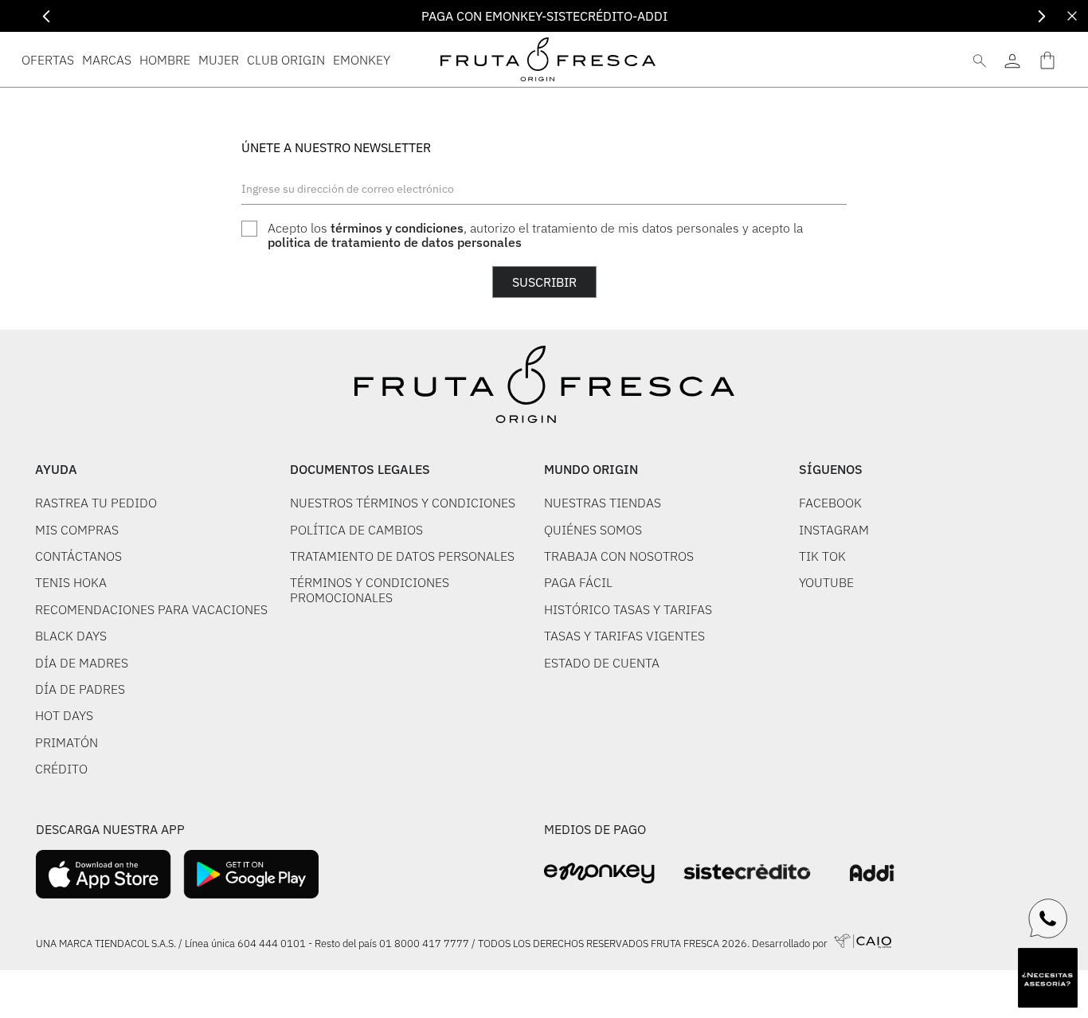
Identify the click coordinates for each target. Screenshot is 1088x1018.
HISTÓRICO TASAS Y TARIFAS (628, 609)
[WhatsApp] (1048, 918)
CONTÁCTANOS (78, 556)
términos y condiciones (397, 228)
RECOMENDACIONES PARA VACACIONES (151, 609)
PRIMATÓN (66, 742)
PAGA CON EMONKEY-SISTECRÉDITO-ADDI (544, 16)
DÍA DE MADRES (81, 663)
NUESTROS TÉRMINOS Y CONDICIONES (402, 502)
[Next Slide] (1041, 16)
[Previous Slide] (46, 16)
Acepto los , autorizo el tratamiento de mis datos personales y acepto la (535, 235)
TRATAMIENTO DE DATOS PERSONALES (402, 556)
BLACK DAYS (71, 635)
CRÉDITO (61, 769)
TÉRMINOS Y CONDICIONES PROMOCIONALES (369, 590)
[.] (1012, 59)
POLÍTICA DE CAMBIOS (356, 530)
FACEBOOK (830, 502)
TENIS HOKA (71, 582)
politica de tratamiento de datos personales (395, 242)
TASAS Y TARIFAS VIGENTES (624, 635)
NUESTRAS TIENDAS (602, 502)
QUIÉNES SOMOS (593, 530)
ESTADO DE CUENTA (601, 663)
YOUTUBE (826, 582)
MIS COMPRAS (77, 530)
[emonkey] (599, 873)
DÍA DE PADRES (80, 689)
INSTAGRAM (834, 530)
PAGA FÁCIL (578, 582)
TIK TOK (822, 556)
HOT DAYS (64, 715)
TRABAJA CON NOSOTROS (619, 556)
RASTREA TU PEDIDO (96, 502)
